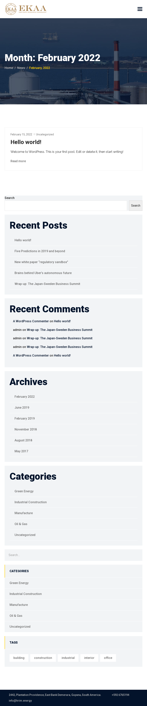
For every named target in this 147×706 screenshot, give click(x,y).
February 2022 (25, 396)
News (21, 68)
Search (10, 198)
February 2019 (25, 418)
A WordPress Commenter (31, 321)
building (18, 658)
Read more (19, 161)
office (108, 658)
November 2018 (26, 429)
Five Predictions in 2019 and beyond (40, 251)
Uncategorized (45, 134)
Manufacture (24, 513)
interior (89, 658)
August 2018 (23, 440)
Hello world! (26, 142)
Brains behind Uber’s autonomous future (43, 273)
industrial (68, 658)
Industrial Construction (31, 502)
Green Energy (24, 491)
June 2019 (22, 407)
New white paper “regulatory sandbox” (41, 262)
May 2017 (21, 451)
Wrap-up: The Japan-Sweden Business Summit (47, 284)
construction (43, 658)
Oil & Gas (21, 524)
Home (9, 68)
